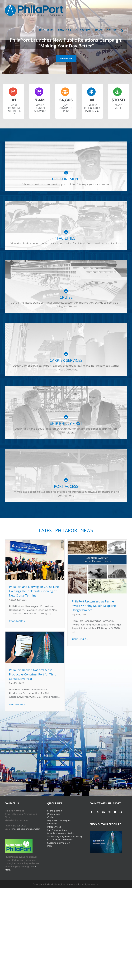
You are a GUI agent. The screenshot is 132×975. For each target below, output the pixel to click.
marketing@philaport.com (26, 829)
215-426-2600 (20, 825)
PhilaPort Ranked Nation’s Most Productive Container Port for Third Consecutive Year (33, 674)
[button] (122, 30)
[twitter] (97, 812)
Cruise (50, 817)
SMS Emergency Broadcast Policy (64, 836)
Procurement (54, 814)
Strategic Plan (54, 810)
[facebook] (91, 812)
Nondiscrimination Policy (60, 833)
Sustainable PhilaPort (58, 843)
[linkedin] (103, 812)
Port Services (54, 826)
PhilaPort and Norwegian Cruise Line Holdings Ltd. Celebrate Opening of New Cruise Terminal (34, 591)
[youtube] (115, 812)
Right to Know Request (59, 820)
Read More (16, 621)
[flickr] (120, 812)
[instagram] (109, 812)
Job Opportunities (56, 830)
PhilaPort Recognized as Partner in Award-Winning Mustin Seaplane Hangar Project (95, 605)
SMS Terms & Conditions (59, 839)
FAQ (49, 846)
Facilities (52, 823)
